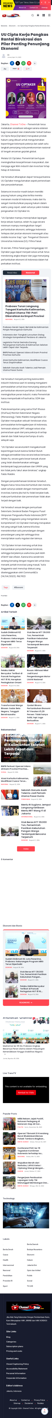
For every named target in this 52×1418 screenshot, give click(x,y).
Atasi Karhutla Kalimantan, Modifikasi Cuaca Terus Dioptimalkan (25, 361)
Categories (11, 1342)
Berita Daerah (23, 1142)
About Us (22, 7)
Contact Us (34, 7)
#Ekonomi (18, 587)
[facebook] (12, 63)
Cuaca (5, 1255)
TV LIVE (30, 1286)
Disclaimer (29, 1403)
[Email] (29, 63)
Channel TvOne (18, 124)
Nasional (30, 272)
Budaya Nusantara (34, 1249)
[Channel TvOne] (11, 15)
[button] (19, 80)
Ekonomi (12, 26)
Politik (7, 757)
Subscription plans (14, 1346)
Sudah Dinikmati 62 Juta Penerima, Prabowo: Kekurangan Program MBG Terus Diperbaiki (12, 638)
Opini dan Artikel (34, 1270)
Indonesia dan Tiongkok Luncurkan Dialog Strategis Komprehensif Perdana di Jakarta (24, 336)
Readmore (24, 1003)
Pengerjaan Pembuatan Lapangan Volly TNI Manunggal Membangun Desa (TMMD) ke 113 (33, 1180)
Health (5, 1260)
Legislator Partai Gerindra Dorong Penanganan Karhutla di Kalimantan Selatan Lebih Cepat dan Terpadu (25, 345)
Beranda (4, 26)
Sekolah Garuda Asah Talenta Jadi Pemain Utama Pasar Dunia (24, 369)
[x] (18, 63)
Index (26, 849)
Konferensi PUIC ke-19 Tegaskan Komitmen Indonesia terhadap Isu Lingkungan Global (29, 1151)
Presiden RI (7, 1281)
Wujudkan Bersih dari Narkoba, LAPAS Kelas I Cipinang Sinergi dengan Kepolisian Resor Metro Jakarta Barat (30, 1165)
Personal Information (15, 1373)
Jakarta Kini (32, 1265)
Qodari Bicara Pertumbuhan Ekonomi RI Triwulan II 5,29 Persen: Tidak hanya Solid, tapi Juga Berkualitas (38, 713)
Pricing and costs (14, 1351)
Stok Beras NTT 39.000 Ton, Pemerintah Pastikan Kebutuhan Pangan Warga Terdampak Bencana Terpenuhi (38, 640)
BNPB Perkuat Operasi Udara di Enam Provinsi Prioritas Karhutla (25, 353)
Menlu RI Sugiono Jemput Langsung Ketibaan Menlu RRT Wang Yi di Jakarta (36, 809)
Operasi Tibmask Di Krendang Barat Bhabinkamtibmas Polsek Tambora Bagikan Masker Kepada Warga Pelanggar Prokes (33, 1136)
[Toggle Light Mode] (38, 15)
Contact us (25, 1400)
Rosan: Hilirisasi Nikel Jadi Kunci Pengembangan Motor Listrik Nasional (38, 675)
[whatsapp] (23, 63)
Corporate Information (16, 1378)
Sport (5, 1286)
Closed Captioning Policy (17, 1364)
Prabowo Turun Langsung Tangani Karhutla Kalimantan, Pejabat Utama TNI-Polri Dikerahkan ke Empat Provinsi (25, 311)
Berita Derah (8, 1249)
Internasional (27, 817)
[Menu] (43, 15)
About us (13, 1400)
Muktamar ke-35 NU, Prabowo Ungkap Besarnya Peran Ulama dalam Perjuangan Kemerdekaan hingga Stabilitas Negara (24, 1049)
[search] (32, 15)
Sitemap (45, 7)
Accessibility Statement (16, 1369)
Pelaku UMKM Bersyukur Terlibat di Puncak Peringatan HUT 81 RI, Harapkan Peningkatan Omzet (11, 676)
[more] (35, 63)
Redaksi (40, 1403)
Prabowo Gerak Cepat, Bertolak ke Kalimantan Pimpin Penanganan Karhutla (25, 328)
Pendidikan (25, 799)
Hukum (20, 1171)
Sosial (3, 772)
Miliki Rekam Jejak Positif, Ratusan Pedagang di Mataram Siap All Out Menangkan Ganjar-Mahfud (32, 1121)
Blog (8, 1337)
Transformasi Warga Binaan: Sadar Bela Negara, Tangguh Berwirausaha (12, 710)
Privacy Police (39, 1400)
